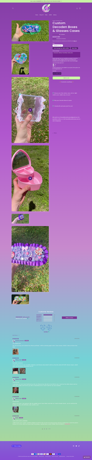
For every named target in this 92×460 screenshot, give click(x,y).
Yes (55, 64)
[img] (16, 338)
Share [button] (55, 133)
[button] (13, 8)
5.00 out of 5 (26, 317)
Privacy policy (48, 456)
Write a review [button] (69, 317)
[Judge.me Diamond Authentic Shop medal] (42, 327)
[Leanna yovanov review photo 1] (16, 352)
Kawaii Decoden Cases (25, 456)
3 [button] (46, 429)
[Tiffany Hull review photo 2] (22, 371)
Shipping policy (62, 456)
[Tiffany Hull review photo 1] (16, 371)
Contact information (70, 456)
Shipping (54, 38)
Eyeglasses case (58, 45)
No (55, 65)
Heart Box (74, 48)
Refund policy (41, 456)
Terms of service (55, 456)
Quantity (54, 70)
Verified (46, 331)
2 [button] (44, 429)
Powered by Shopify (34, 456)
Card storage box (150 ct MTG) (61, 48)
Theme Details (56, 51)
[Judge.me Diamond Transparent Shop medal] (49, 327)
